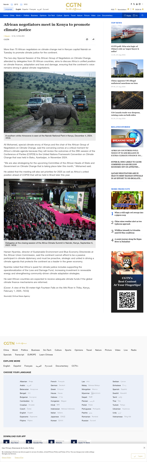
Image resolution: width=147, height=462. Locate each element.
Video (93, 15)
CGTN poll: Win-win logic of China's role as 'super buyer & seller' (125, 48)
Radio (129, 16)
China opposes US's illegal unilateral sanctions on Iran (124, 82)
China (12, 15)
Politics (26, 15)
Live (98, 15)
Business (34, 15)
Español (25, 9)
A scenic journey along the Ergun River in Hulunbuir (128, 240)
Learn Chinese (46, 354)
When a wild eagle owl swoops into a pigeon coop (129, 213)
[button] (114, 106)
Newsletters (122, 9)
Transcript (19, 354)
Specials (7, 354)
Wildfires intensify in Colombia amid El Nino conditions (127, 231)
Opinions (43, 15)
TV (137, 16)
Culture (59, 15)
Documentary (107, 15)
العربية (39, 9)
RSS (112, 9)
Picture (86, 15)
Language (8, 9)
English (18, 9)
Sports (66, 15)
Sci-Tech (51, 15)
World (18, 15)
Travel (73, 15)
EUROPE (32, 354)
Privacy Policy (6, 457)
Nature (79, 15)
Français (33, 9)
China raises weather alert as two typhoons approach (128, 222)
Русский (46, 9)
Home (5, 15)
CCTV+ (75, 366)
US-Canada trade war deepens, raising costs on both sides (125, 113)
